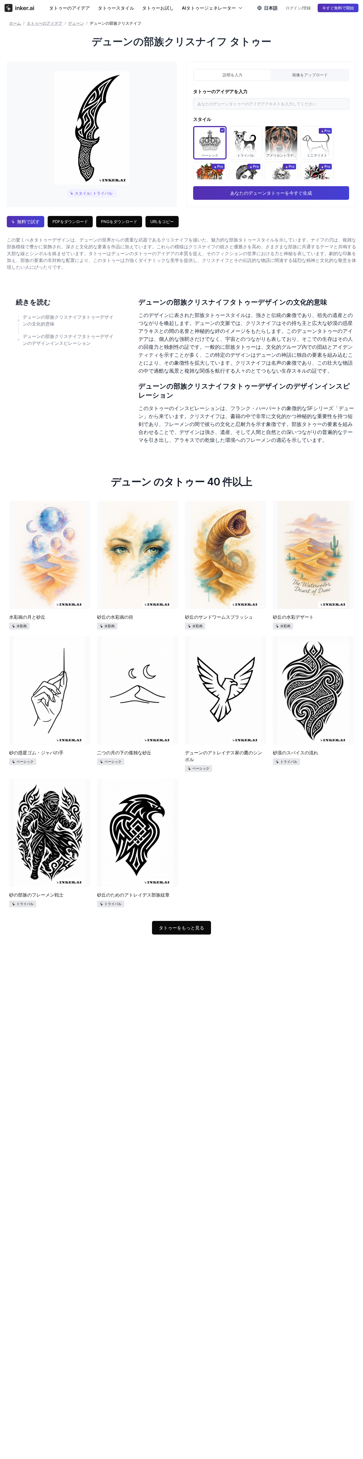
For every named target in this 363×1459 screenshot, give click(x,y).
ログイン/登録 (298, 7)
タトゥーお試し (158, 8)
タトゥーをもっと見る (181, 928)
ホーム (15, 23)
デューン (76, 23)
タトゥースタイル (116, 8)
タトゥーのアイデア (69, 8)
